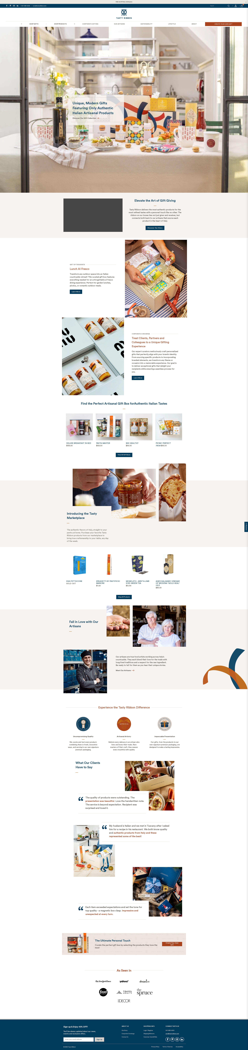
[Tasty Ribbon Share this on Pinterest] (10, 6)
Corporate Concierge (128, 1033)
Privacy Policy (155, 1046)
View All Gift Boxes (124, 455)
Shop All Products (124, 597)
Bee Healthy (138, 426)
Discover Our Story (155, 228)
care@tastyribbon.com (39, 5)
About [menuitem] (194, 24)
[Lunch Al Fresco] (156, 278)
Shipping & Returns (149, 1033)
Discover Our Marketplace (108, 113)
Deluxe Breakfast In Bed (79, 426)
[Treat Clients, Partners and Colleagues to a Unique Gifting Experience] (93, 356)
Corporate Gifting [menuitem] (90, 24)
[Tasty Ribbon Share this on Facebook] (6, 6)
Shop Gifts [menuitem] (33, 24)
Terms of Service (167, 1046)
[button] (228, 6)
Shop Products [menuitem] (60, 24)
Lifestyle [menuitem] (172, 24)
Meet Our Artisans (123, 670)
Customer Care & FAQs (150, 1037)
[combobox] (218, 6)
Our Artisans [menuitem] (119, 24)
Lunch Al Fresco (79, 269)
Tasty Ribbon (72, 1047)
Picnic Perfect (168, 426)
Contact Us (125, 1037)
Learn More (77, 292)
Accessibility (179, 1046)
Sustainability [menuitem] (146, 24)
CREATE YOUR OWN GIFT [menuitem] (223, 24)
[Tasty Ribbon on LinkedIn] (17, 6)
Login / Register (148, 1030)
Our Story (124, 1030)
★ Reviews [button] (246, 526)
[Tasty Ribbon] (124, 14)
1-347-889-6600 (25, 5)
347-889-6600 (170, 1030)
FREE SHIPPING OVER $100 (124, 2)
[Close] (246, 2)
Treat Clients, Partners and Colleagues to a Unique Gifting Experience (150, 342)
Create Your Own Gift (172, 944)
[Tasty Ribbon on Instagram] (14, 6)
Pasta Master (109, 426)
